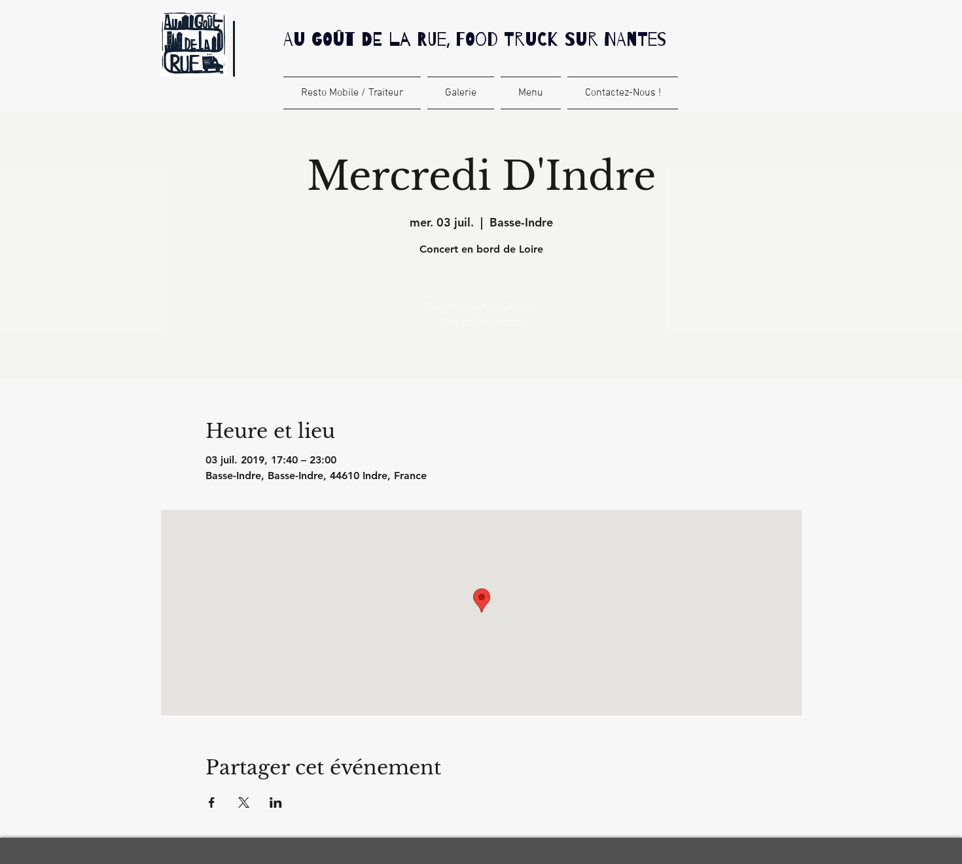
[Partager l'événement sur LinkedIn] (276, 802)
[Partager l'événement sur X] (244, 802)
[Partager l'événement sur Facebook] (211, 802)
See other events (481, 321)
